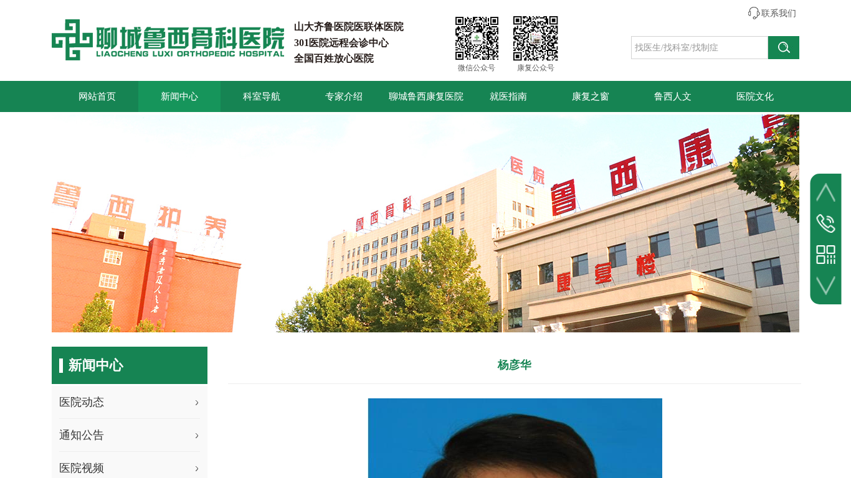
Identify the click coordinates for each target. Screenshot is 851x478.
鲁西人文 (673, 96)
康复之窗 (590, 96)
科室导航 (261, 96)
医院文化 (755, 96)
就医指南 (508, 96)
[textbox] (699, 47)
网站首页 (97, 96)
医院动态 (81, 402)
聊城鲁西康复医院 (426, 96)
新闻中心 (179, 96)
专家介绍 (344, 96)
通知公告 (81, 435)
